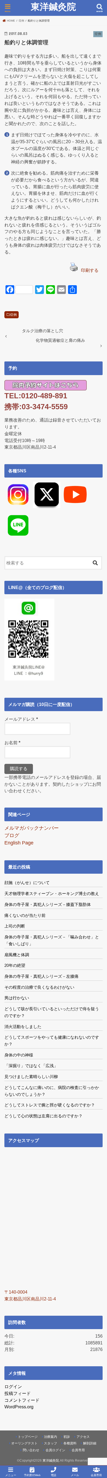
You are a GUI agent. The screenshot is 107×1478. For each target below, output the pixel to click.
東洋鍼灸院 (53, 7)
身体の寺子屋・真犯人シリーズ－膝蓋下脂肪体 (47, 904)
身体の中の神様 (18, 1055)
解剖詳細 (89, 1443)
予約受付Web (32, 1475)
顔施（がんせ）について (27, 882)
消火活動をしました (22, 1026)
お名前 (12, 742)
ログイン (13, 1386)
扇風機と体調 (16, 954)
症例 (13, 315)
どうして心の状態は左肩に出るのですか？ (43, 1116)
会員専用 (78, 1450)
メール (75, 1475)
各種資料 (70, 1443)
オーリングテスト (24, 1443)
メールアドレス (21, 719)
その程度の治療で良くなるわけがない (39, 987)
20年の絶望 (14, 965)
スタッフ (50, 1443)
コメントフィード (22, 1400)
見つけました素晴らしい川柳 (31, 1076)
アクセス (83, 1436)
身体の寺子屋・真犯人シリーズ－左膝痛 (41, 976)
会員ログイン (55, 1450)
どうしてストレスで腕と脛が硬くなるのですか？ (49, 1105)
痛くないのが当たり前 (25, 915)
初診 (66, 1436)
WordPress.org (18, 1406)
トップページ (28, 1436)
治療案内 (50, 1436)
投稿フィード (17, 1393)
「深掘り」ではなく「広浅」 (31, 1065)
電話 (53, 1475)
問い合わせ (31, 1450)
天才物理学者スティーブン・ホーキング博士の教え (51, 893)
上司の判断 (14, 926)
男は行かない (16, 998)
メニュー (10, 1475)
